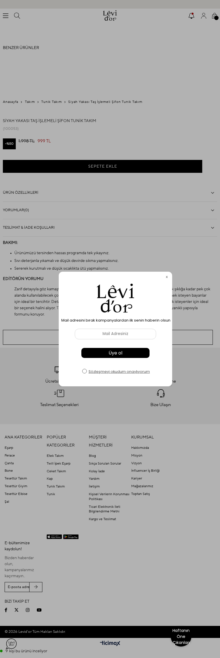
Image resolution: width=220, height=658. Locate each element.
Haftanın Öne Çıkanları (181, 636)
